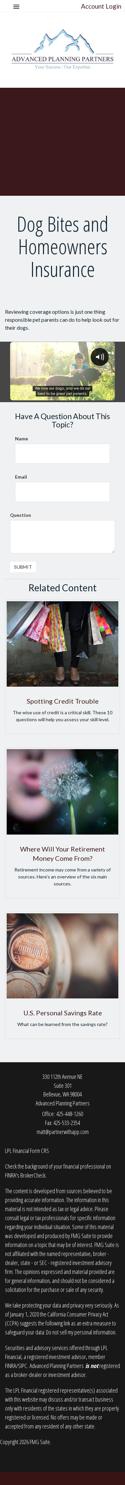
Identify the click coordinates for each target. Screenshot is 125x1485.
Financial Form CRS (31, 1151)
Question (20, 515)
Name (21, 438)
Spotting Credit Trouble (63, 701)
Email (21, 477)
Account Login (101, 6)
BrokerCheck (32, 1175)
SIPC (22, 1366)
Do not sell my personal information (80, 1332)
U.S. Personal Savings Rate (62, 1013)
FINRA (10, 1366)
